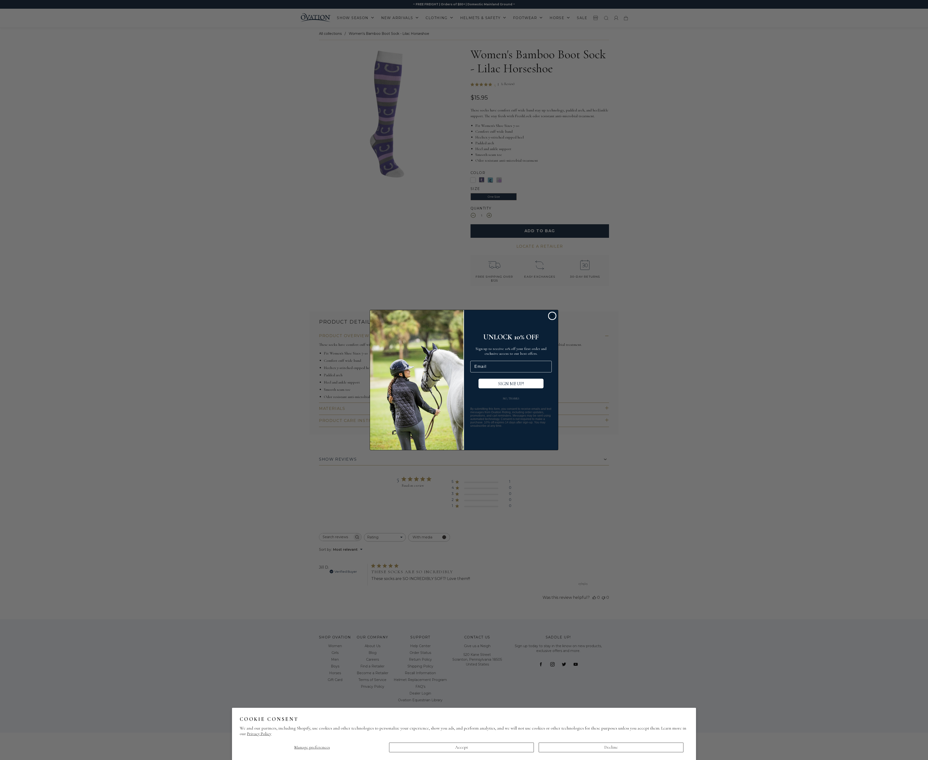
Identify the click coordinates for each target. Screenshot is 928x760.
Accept (461, 747)
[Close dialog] (552, 315)
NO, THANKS (511, 398)
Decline (611, 747)
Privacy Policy (259, 733)
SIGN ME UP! (511, 383)
